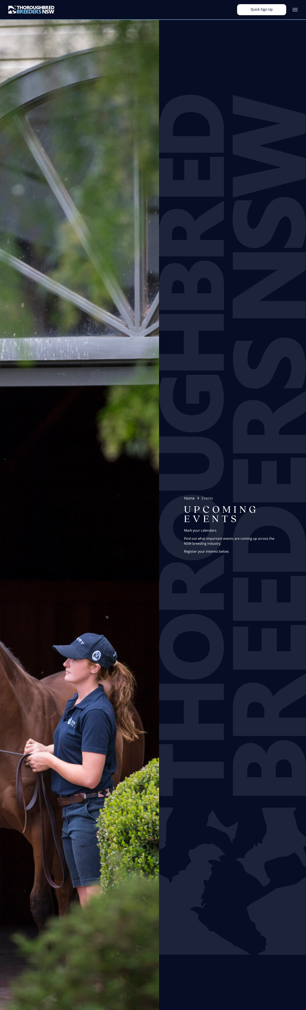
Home (189, 498)
